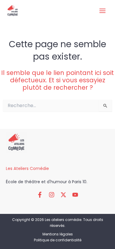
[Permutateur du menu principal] (102, 11)
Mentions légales (57, 234)
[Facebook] (40, 195)
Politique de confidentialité (57, 240)
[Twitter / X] (63, 195)
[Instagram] (52, 195)
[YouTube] (75, 195)
